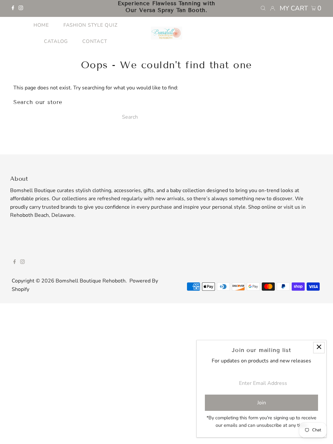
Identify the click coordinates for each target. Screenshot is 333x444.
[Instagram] (21, 8)
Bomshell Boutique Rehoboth (91, 280)
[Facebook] (13, 8)
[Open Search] (263, 8)
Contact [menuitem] (94, 41)
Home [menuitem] (41, 25)
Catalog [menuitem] (56, 41)
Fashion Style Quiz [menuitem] (90, 25)
